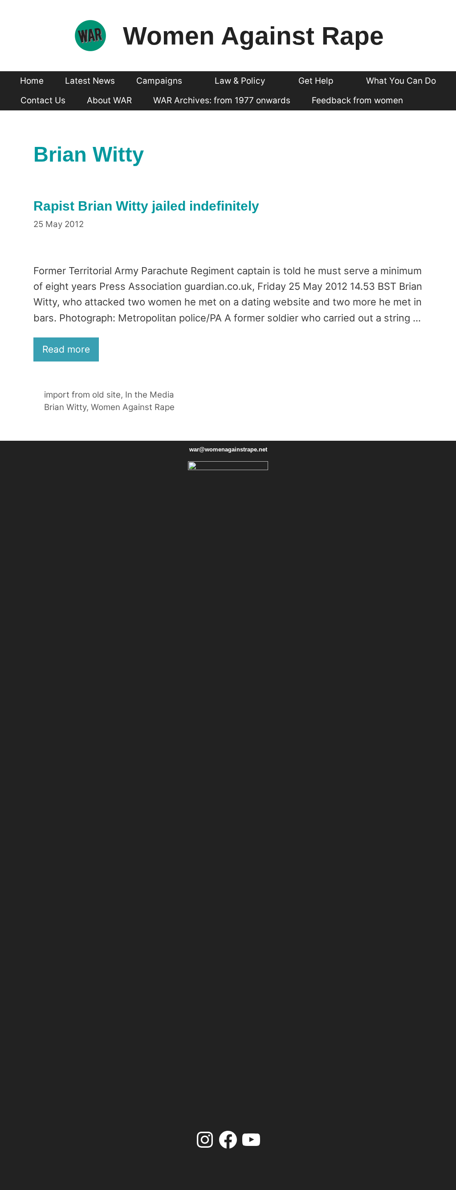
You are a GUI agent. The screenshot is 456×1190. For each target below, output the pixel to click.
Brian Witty (65, 407)
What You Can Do (401, 81)
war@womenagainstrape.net (228, 449)
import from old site (82, 395)
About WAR (109, 100)
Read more (66, 349)
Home (32, 81)
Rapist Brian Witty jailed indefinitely (146, 206)
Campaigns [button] (159, 81)
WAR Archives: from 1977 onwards (221, 100)
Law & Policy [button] (240, 81)
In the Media (149, 395)
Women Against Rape (253, 35)
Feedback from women (357, 100)
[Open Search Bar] (430, 100)
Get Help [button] (316, 81)
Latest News (90, 81)
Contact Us (42, 100)
